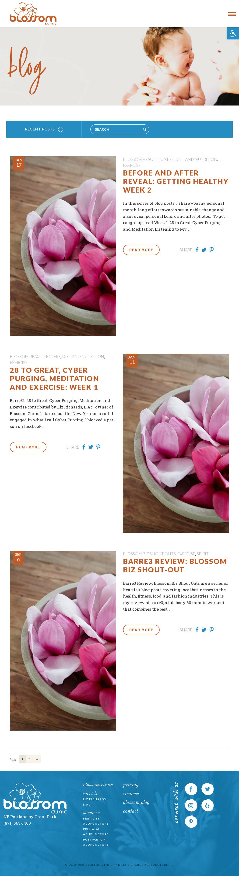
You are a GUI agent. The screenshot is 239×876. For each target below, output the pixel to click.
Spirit (203, 553)
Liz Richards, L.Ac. (95, 801)
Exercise (132, 165)
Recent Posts (40, 129)
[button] (233, 33)
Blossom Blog (136, 802)
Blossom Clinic (98, 785)
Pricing (130, 785)
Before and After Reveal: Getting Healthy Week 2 (176, 181)
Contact (130, 811)
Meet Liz (91, 794)
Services (91, 813)
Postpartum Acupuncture (96, 842)
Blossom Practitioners (148, 159)
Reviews (131, 794)
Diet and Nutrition (196, 159)
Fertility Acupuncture (96, 821)
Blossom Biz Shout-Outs (149, 553)
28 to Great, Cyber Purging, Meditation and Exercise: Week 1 (54, 378)
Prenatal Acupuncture (96, 831)
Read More (141, 249)
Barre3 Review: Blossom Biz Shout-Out (175, 565)
